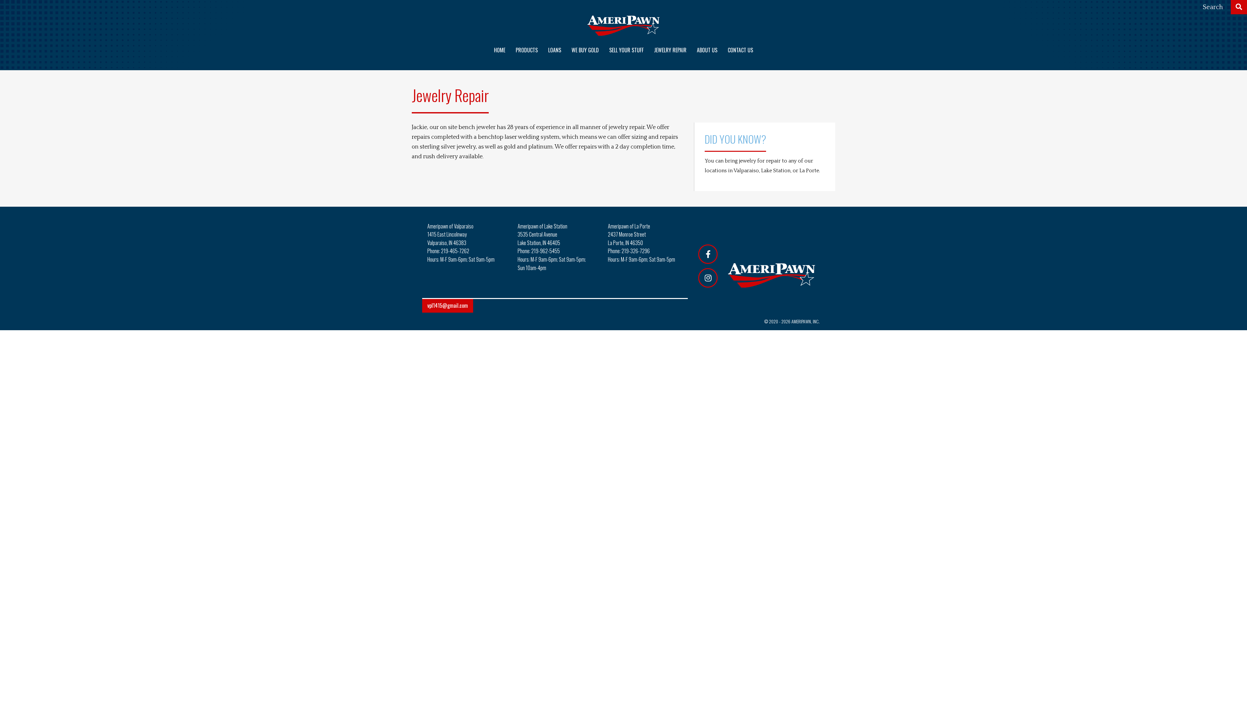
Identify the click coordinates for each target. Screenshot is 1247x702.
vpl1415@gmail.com (447, 305)
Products (527, 50)
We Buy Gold (585, 50)
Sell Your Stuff (626, 50)
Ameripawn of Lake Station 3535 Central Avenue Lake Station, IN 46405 (542, 234)
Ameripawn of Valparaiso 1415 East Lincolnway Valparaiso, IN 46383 (450, 234)
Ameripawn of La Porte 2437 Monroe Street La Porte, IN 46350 (629, 234)
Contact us (740, 50)
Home (499, 50)
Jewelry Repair (670, 50)
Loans (554, 50)
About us (707, 50)
